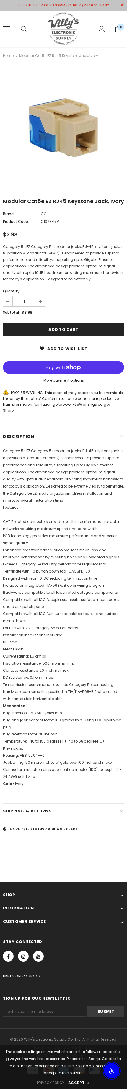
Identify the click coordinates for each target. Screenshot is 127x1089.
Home (8, 55)
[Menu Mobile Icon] (6, 28)
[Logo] (63, 28)
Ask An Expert (63, 829)
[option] (63, 127)
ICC (43, 213)
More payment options (63, 380)
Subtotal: (11, 312)
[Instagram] (23, 956)
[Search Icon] (24, 29)
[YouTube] (38, 956)
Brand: (8, 213)
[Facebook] (8, 956)
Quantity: (11, 291)
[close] (122, 5)
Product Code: (16, 221)
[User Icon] (102, 29)
